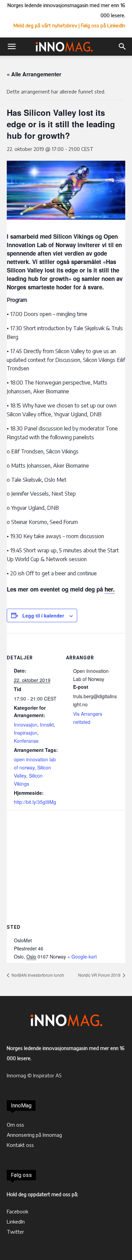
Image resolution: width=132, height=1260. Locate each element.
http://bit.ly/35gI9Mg (35, 801)
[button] (11, 46)
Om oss (15, 1125)
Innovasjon (25, 724)
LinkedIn (16, 1221)
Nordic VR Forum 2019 (100, 975)
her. (110, 589)
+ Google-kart (82, 956)
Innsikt (47, 724)
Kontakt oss (20, 1145)
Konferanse (26, 740)
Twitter (15, 1232)
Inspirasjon (25, 732)
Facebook (17, 1211)
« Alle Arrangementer (34, 74)
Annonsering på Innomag (34, 1135)
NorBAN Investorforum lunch (37, 975)
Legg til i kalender (43, 615)
